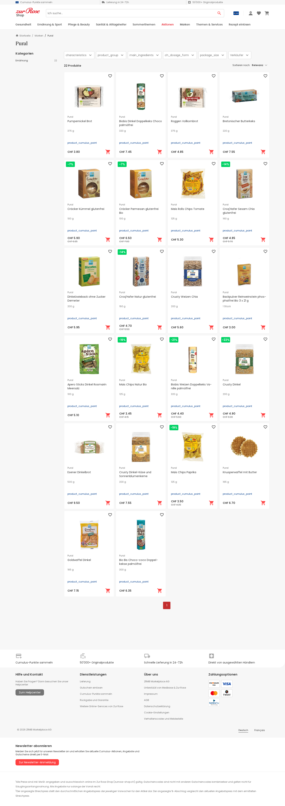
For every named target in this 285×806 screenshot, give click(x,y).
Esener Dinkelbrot (79, 472)
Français (259, 730)
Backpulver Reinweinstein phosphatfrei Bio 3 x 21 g (244, 299)
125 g (174, 218)
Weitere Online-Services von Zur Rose (101, 706)
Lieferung (85, 681)
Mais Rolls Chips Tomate (187, 209)
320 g (122, 130)
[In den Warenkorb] (108, 152)
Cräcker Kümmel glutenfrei (85, 209)
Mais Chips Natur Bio (133, 384)
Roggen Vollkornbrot (184, 121)
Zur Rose (181, 687)
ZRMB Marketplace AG (156, 681)
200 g (70, 306)
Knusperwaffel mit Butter (240, 472)
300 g (122, 569)
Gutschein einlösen (91, 687)
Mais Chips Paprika (183, 472)
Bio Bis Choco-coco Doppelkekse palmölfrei (138, 562)
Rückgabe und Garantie (94, 700)
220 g (226, 130)
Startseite (24, 35)
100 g (70, 218)
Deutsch (243, 730)
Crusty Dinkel (232, 384)
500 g (70, 481)
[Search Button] (219, 13)
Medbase (167, 687)
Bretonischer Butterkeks (239, 121)
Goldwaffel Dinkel (79, 560)
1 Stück (227, 306)
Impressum (151, 694)
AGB (146, 700)
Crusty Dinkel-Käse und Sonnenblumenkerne (135, 474)
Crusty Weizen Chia (184, 297)
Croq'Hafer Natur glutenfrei (137, 297)
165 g (226, 481)
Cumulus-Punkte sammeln (96, 694)
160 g (226, 218)
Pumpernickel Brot (79, 121)
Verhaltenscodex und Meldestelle (163, 718)
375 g (70, 130)
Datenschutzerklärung (157, 706)
